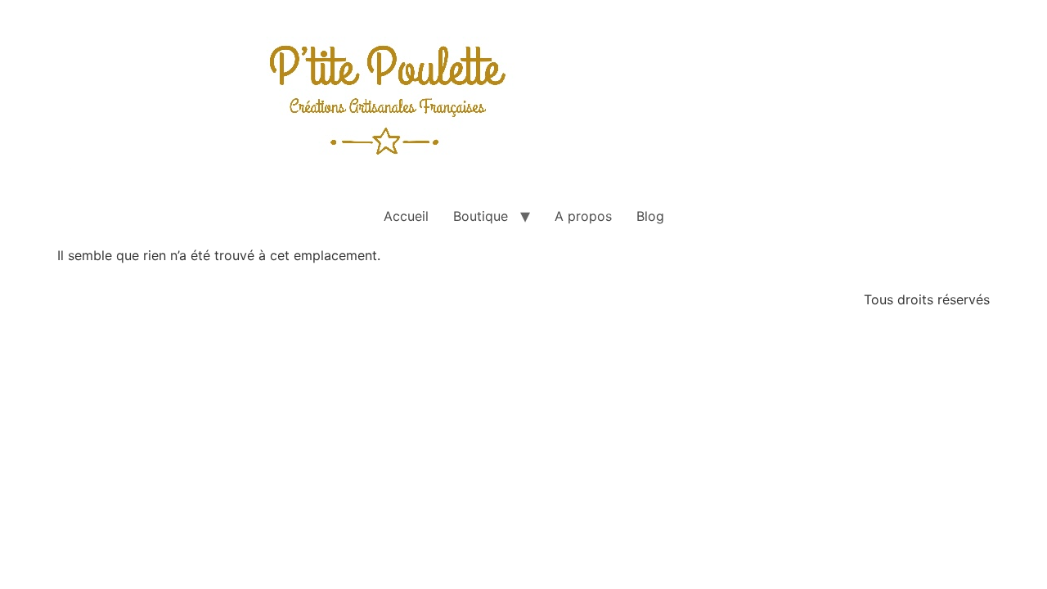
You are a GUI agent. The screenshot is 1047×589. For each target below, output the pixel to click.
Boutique (480, 216)
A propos (583, 216)
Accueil (406, 216)
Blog (650, 216)
